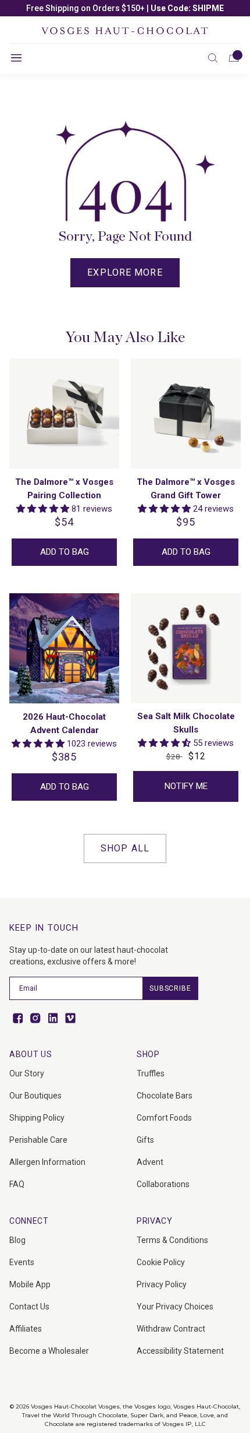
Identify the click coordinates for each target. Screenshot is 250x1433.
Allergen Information (47, 1162)
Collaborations (163, 1184)
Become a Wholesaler (49, 1350)
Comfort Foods (164, 1117)
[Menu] (16, 58)
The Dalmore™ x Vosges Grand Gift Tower (186, 489)
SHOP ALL (125, 848)
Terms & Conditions (172, 1240)
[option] (125, 8)
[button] (213, 57)
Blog (17, 1240)
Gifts (145, 1140)
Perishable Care (38, 1140)
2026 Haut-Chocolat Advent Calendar (64, 723)
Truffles (151, 1073)
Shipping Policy (37, 1117)
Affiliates (25, 1328)
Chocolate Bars (164, 1095)
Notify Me (186, 786)
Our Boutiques (35, 1095)
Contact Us (29, 1306)
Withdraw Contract (171, 1328)
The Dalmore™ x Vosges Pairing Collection (64, 489)
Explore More (124, 272)
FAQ (16, 1184)
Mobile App (30, 1284)
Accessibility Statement (180, 1350)
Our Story (26, 1073)
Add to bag (64, 552)
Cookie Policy (161, 1262)
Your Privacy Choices (175, 1306)
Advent (150, 1162)
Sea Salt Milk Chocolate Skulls (186, 723)
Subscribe (170, 988)
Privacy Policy (162, 1284)
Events (21, 1262)
